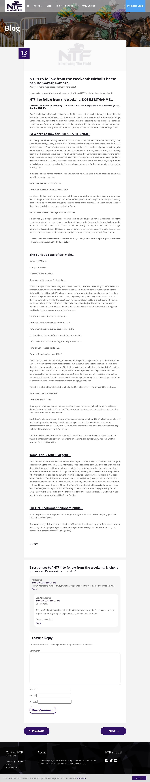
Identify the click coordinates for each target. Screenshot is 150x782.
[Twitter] (111, 760)
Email (33, 695)
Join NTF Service (64, 5)
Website (33, 702)
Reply (34, 589)
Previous (38, 731)
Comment (35, 650)
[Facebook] (106, 760)
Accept (139, 778)
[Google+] (115, 760)
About (37, 5)
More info (81, 778)
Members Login (135, 5)
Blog (49, 5)
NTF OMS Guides (86, 5)
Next (112, 731)
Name (33, 689)
